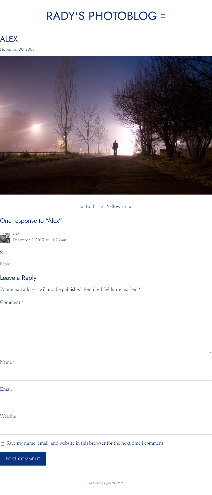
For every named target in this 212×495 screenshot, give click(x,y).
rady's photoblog (101, 15)
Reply (5, 264)
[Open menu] (163, 16)
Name (7, 362)
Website (8, 416)
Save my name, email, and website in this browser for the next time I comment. (85, 443)
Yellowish (116, 206)
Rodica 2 (95, 206)
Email (7, 389)
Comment (11, 302)
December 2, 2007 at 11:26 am (39, 240)
